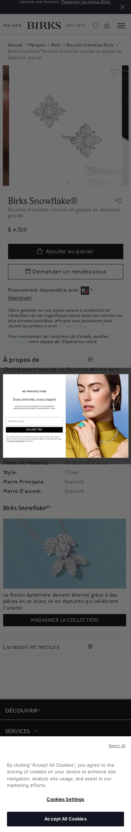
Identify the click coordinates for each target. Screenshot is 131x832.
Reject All (117, 745)
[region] (65, 784)
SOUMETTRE (34, 430)
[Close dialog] (125, 376)
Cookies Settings (65, 799)
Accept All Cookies (65, 819)
